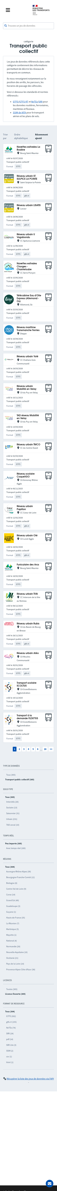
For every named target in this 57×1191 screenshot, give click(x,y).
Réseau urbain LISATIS (29, 205)
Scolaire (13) (11, 807)
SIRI (40, 101)
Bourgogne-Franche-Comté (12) (20, 877)
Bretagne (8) (11, 883)
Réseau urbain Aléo (28, 653)
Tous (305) (11, 774)
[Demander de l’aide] (49, 1183)
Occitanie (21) (12, 958)
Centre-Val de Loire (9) (16, 888)
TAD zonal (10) (12, 824)
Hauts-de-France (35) (15, 917)
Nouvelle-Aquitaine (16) (17, 952)
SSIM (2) (9, 1050)
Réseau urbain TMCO (28, 444)
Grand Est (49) (12, 900)
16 (45, 749)
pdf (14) (9, 1039)
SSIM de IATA (19, 112)
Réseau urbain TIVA (27, 594)
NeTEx (34, 101)
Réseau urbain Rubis (28, 624)
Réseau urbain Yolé (27, 356)
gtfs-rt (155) (11, 1022)
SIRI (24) (10, 1033)
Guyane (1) (11, 911)
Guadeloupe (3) (13, 906)
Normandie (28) (13, 946)
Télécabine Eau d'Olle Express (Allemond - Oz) (29, 298)
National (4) (11, 940)
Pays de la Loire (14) (15, 963)
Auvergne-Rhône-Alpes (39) (18, 871)
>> (51, 749)
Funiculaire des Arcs (28, 565)
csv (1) (9, 1056)
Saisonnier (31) (12, 813)
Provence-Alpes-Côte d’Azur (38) (20, 969)
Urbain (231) (11, 819)
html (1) (9, 1062)
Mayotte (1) (11, 935)
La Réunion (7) (12, 923)
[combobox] (28, 25)
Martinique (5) (12, 929)
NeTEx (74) (11, 1027)
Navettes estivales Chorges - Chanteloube (27, 266)
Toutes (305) (11, 989)
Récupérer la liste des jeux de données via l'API (30, 1078)
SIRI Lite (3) (11, 1045)
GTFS (15, 101)
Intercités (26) (12, 801)
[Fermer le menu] (16, 10)
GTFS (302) (11, 1016)
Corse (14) (10, 894)
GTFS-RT (23, 101)
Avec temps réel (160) (16, 848)
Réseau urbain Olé (27, 535)
